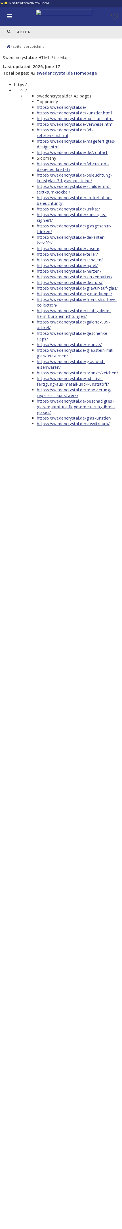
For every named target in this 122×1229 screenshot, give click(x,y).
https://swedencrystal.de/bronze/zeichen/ (77, 372)
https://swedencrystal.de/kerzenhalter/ (74, 276)
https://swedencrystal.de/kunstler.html (74, 113)
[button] (114, 16)
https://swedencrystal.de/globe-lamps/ (74, 293)
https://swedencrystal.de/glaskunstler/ (74, 418)
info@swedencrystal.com (29, 3)
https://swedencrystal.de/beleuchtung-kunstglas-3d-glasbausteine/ (74, 177)
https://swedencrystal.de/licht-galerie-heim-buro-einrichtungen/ (74, 313)
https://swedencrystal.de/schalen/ (70, 259)
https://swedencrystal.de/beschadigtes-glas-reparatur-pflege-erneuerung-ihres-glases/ (76, 406)
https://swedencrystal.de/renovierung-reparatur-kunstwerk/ (74, 392)
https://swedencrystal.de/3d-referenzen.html (65, 132)
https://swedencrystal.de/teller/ (67, 254)
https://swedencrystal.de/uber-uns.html (75, 118)
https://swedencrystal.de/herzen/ (69, 271)
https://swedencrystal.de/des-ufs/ (70, 282)
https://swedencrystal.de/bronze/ (69, 344)
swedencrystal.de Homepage (67, 73)
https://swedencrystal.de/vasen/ (68, 248)
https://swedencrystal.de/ (62, 107)
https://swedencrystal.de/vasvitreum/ (73, 423)
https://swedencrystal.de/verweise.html (75, 124)
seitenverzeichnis (29, 46)
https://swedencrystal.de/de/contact (72, 152)
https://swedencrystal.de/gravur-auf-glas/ (77, 288)
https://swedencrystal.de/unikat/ (68, 209)
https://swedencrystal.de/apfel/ (67, 265)
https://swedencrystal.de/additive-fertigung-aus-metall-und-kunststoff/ (73, 381)
